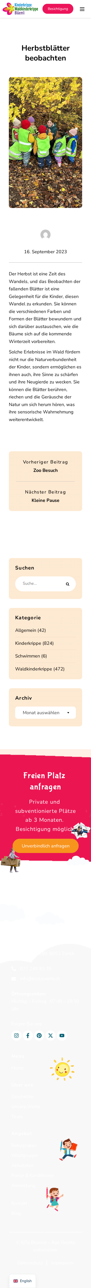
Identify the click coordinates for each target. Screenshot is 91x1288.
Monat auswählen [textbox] (41, 713)
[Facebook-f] (28, 1035)
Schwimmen (27, 656)
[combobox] (45, 713)
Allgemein (25, 630)
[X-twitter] (51, 1035)
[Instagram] (16, 1035)
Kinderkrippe (28, 643)
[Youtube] (62, 1035)
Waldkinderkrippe (33, 669)
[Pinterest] (39, 1035)
